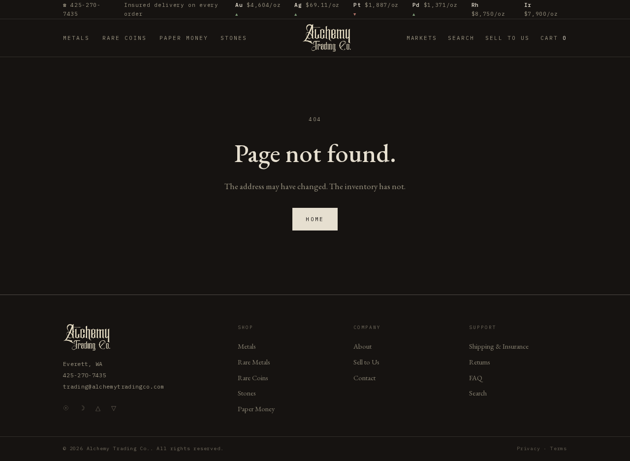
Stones (233, 37)
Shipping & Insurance (499, 346)
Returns (479, 361)
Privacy (528, 448)
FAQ (475, 377)
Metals (76, 37)
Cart (553, 37)
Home (315, 219)
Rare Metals (254, 361)
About (362, 346)
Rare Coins (124, 37)
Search (461, 37)
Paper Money (183, 37)
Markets (422, 37)
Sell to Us (507, 37)
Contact (364, 377)
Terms (558, 448)
